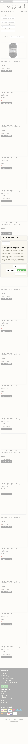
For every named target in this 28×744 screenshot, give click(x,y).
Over (18, 243)
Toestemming (6, 243)
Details (13, 243)
